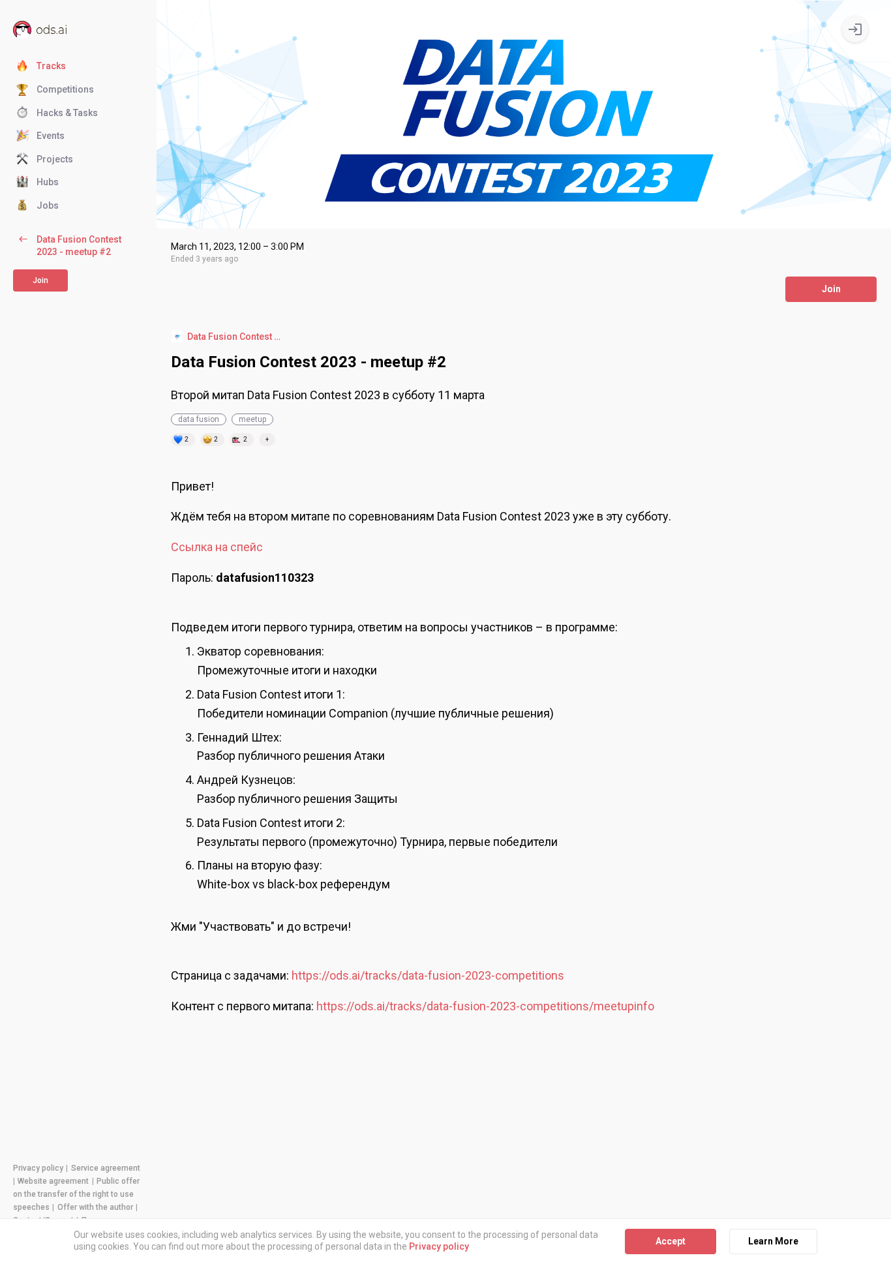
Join (831, 289)
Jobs (48, 205)
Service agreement (105, 1168)
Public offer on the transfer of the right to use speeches (76, 1194)
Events (51, 135)
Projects (55, 158)
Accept (671, 1241)
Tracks (51, 66)
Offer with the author (95, 1207)
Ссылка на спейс (217, 547)
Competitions (65, 89)
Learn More (773, 1241)
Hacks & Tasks (67, 112)
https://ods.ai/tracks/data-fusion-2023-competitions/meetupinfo (485, 1006)
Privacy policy (38, 1168)
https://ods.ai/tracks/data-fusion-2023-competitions (428, 975)
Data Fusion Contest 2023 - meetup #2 (79, 245)
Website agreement (53, 1181)
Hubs (48, 182)
